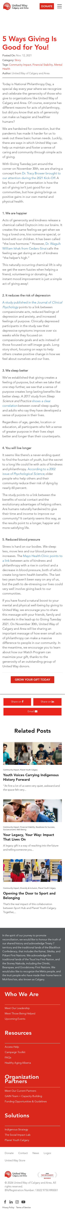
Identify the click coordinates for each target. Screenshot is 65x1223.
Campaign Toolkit (15, 1052)
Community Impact (20, 64)
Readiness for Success (45, 827)
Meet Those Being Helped (20, 1013)
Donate (46, 6)
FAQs (8, 1057)
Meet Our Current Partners (20, 1090)
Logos (47, 1153)
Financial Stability (42, 64)
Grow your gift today (32, 679)
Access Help (12, 1046)
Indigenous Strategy (16, 1129)
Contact (23, 1153)
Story (18, 60)
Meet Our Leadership (17, 1008)
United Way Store (15, 1160)
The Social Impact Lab (17, 1134)
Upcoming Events (15, 1018)
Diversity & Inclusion (28, 888)
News (35, 1153)
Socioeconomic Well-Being (14, 829)
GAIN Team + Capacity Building (23, 1096)
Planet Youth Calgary (29, 770)
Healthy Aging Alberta (18, 1062)
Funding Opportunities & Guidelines (26, 1101)
